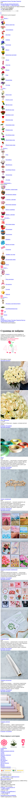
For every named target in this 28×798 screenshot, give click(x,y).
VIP (2, 317)
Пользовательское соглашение (8, 795)
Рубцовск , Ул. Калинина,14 (8, 787)
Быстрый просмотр (5, 360)
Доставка (13, 320)
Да (1, 9)
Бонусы (23, 320)
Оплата (9, 320)
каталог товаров (11, 339)
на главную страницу (13, 338)
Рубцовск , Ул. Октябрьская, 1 (8, 791)
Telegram (8, 779)
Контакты (11, 321)
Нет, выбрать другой (7, 9)
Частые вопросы (5, 321)
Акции (2, 318)
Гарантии (18, 320)
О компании (4, 320)
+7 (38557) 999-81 (5, 5)
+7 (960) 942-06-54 (14, 5)
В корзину (3, 425)
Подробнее (9, 425)
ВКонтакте (3, 779)
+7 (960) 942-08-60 (5, 792)
